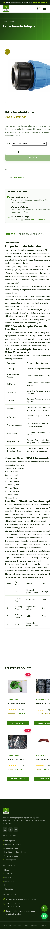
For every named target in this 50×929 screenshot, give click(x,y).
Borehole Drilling (11, 848)
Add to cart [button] (17, 723)
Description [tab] (10, 234)
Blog (6, 885)
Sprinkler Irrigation (11, 856)
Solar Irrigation (10, 860)
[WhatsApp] (5, 829)
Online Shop (9, 881)
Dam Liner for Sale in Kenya (15, 852)
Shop (12, 21)
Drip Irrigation (9, 841)
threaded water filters (14, 323)
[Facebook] (10, 829)
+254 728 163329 (38, 220)
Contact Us (8, 889)
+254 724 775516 (13, 907)
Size (8, 143)
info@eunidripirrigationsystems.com (20, 911)
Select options (18, 779)
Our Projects (9, 878)
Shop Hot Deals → (40, 2)
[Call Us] (44, 908)
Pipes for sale (18, 177)
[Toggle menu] (44, 9)
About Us (8, 874)
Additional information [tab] (31, 234)
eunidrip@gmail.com (14, 914)
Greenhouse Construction (14, 844)
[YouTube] (16, 829)
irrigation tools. (19, 316)
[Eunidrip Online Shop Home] (25, 811)
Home (5, 21)
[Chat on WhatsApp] (44, 916)
